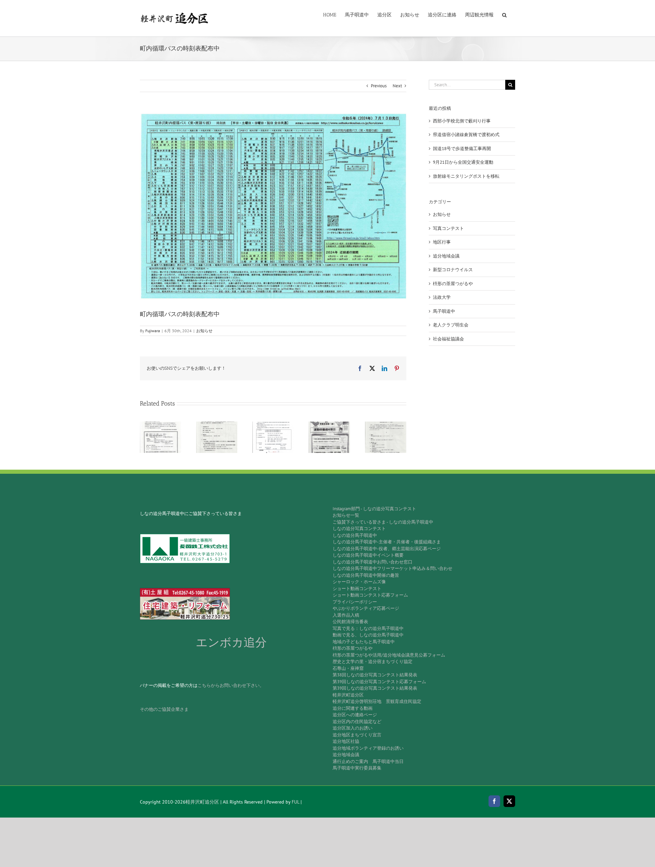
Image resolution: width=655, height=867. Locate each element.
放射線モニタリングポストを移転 (466, 176)
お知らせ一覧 (346, 515)
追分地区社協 (346, 741)
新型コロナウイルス (453, 270)
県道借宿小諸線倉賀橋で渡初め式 (466, 134)
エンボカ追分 (231, 642)
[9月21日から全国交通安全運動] (329, 424)
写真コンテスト (448, 228)
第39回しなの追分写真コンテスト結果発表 (375, 688)
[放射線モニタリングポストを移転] (385, 424)
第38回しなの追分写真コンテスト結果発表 (375, 675)
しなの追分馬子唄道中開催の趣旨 (366, 575)
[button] (504, 14)
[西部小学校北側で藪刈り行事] (160, 424)
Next (397, 86)
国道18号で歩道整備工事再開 (462, 148)
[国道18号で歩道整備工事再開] (273, 424)
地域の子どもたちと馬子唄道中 (364, 642)
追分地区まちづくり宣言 (357, 735)
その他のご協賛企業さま (164, 709)
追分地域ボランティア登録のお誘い (368, 748)
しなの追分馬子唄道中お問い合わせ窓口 (372, 562)
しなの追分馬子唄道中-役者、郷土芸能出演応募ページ (387, 549)
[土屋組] (185, 590)
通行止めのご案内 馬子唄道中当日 (368, 761)
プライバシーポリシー (355, 602)
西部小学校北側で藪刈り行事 (462, 121)
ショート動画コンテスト (357, 588)
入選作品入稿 (346, 615)
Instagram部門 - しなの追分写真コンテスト (374, 509)
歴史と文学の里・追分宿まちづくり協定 (372, 661)
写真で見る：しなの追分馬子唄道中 (368, 628)
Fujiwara (152, 330)
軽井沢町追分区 (348, 695)
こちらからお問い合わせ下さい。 (231, 685)
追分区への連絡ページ (355, 715)
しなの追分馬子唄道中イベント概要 (368, 555)
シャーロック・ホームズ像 (359, 582)
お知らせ (204, 330)
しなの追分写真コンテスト (359, 528)
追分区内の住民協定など (357, 721)
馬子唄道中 (444, 311)
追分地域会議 (446, 256)
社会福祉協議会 (448, 339)
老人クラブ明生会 (450, 325)
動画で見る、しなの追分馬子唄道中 (368, 635)
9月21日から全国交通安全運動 (463, 162)
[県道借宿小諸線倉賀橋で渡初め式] (216, 424)
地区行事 (442, 242)
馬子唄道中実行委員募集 (357, 768)
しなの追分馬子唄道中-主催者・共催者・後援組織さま (387, 542)
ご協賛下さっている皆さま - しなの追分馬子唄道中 (383, 522)
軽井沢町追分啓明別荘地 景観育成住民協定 (377, 701)
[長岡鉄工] (185, 536)
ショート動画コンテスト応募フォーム (370, 595)
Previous (379, 86)
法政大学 (442, 297)
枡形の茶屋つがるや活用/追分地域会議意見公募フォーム (389, 655)
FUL (295, 802)
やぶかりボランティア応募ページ (366, 608)
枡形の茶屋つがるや (453, 283)
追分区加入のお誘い (353, 728)
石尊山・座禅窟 (348, 668)
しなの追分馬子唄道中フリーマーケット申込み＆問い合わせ (392, 568)
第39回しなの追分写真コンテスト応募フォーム (379, 682)
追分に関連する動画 (353, 708)
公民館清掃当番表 (350, 621)
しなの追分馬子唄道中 (355, 535)
